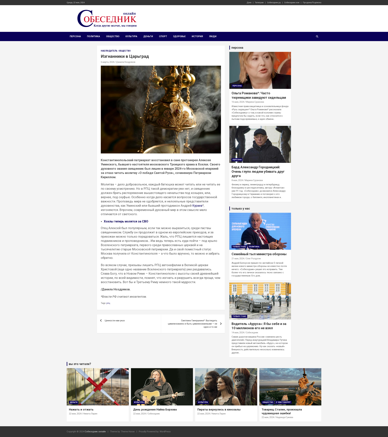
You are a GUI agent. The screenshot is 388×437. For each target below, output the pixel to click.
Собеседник (252, 332)
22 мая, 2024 (75, 413)
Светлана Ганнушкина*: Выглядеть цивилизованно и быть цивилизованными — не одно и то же (192, 323)
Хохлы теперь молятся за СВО (126, 221)
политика (93, 36)
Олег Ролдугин (253, 258)
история (197, 36)
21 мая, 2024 (238, 258)
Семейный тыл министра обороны (259, 254)
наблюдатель (109, 51)
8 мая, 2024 (237, 180)
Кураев (197, 205)
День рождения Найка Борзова (155, 409)
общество (112, 36)
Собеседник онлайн (95, 431)
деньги (148, 36)
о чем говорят (283, 402)
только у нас (240, 208)
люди (212, 36)
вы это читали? (80, 364)
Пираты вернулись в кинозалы (219, 409)
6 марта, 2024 (107, 62)
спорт (163, 36)
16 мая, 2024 (238, 102)
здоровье (179, 36)
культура (131, 36)
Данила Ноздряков (125, 62)
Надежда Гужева (284, 417)
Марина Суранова (255, 102)
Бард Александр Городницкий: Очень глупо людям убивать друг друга (258, 171)
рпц (108, 303)
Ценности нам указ (115, 320)
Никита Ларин (90, 413)
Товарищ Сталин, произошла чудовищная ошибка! (282, 411)
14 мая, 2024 (238, 332)
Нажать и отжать (81, 409)
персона (75, 36)
